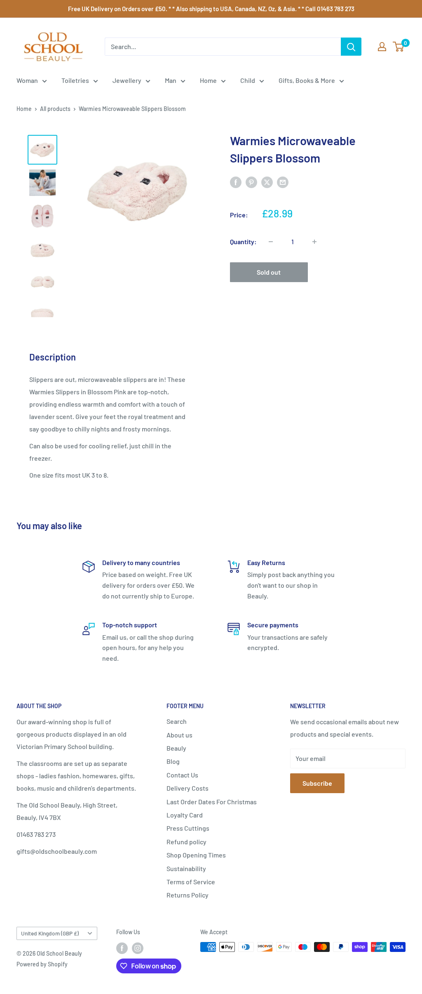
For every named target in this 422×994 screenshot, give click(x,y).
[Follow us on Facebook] (122, 948)
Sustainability (186, 868)
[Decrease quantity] (270, 241)
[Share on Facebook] (235, 181)
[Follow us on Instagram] (137, 948)
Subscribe (317, 783)
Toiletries (75, 80)
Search (176, 721)
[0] (399, 47)
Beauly (176, 748)
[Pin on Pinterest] (251, 181)
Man (170, 80)
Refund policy (186, 842)
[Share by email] (282, 181)
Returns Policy (187, 895)
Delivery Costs (187, 788)
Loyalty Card (184, 815)
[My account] (382, 46)
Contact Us (182, 775)
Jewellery (127, 80)
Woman (27, 80)
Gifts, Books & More (307, 80)
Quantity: (243, 241)
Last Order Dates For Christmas (211, 802)
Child (247, 80)
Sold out (269, 272)
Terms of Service (190, 882)
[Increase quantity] (314, 241)
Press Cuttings (187, 828)
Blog (173, 761)
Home (208, 80)
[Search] (351, 47)
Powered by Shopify (42, 964)
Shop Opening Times (196, 855)
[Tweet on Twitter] (267, 181)
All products (55, 108)
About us (179, 735)
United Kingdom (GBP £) (50, 933)
